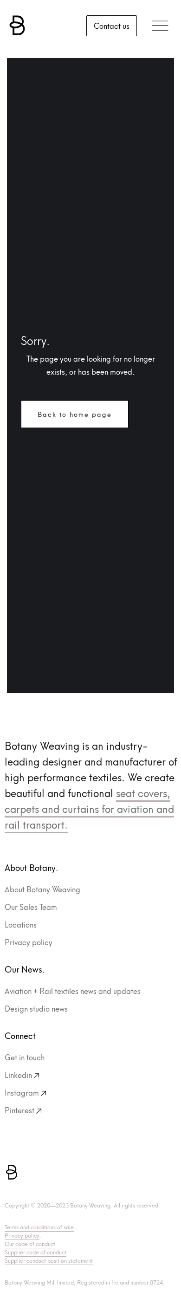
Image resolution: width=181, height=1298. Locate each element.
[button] (160, 25)
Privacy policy (28, 942)
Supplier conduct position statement (49, 1260)
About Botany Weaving (42, 889)
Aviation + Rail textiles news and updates (73, 990)
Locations (21, 924)
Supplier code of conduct (35, 1251)
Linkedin (18, 1074)
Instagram (22, 1092)
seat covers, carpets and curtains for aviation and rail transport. (89, 808)
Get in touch (25, 1057)
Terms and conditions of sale (39, 1226)
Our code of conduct (30, 1243)
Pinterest (19, 1110)
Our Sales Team (31, 906)
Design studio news (36, 1008)
